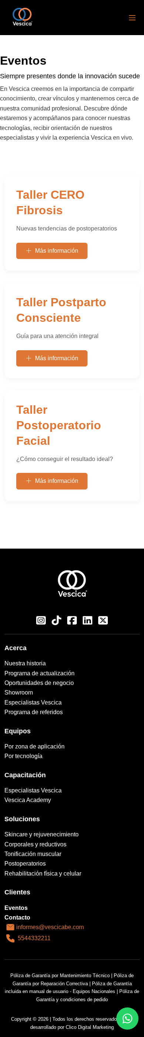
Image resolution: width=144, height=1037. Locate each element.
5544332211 (34, 938)
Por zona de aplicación (34, 746)
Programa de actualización (39, 673)
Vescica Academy (27, 800)
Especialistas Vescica (33, 702)
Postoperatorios (25, 863)
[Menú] (132, 17)
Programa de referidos (33, 712)
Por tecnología (23, 756)
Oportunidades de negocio (39, 683)
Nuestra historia (25, 663)
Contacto (17, 917)
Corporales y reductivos (35, 844)
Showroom (18, 692)
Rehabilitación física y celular (42, 873)
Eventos (16, 908)
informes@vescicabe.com (50, 927)
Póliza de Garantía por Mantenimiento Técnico (60, 975)
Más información (56, 251)
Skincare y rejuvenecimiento (41, 834)
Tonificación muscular (32, 854)
